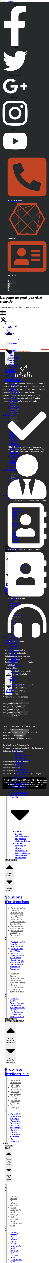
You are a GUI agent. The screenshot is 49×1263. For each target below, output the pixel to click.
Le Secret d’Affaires (15, 1101)
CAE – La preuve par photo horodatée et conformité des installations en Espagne (22, 850)
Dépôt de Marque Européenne (16, 643)
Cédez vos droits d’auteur (17, 990)
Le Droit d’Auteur (14, 1097)
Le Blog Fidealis (14, 1197)
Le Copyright (14, 1106)
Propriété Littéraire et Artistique (15, 1082)
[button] (5, 509)
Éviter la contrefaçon (16, 1092)
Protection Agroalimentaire (17, 981)
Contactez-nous (16, 1224)
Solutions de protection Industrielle (16, 932)
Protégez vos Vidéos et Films (14, 351)
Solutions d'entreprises (17, 899)
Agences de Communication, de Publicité (18, 921)
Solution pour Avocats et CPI (17, 927)
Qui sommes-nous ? (14, 1219)
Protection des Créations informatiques (17, 910)
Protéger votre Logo (14, 403)
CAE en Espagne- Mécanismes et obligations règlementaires (22, 755)
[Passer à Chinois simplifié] (15, 290)
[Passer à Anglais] (12, 284)
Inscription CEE (18, 790)
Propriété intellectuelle (17, 1071)
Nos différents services (14, 1203)
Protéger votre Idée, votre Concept (14, 379)
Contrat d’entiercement (17, 986)
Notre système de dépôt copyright (15, 1211)
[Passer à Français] (12, 281)
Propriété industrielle (15, 1088)
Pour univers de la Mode (16, 916)
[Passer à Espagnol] (12, 286)
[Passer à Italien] (11, 288)
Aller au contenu (6, 1)
